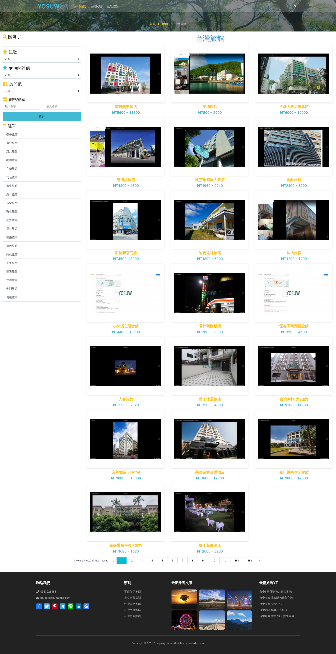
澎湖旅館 (12, 280)
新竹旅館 (12, 194)
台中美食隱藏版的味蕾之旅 (276, 597)
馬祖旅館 (12, 297)
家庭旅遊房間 (132, 597)
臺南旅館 (12, 237)
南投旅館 (12, 220)
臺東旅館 (12, 186)
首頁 (153, 24)
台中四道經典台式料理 (273, 610)
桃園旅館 (12, 160)
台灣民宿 (96, 6)
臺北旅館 (12, 143)
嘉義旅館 (12, 246)
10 (213, 560)
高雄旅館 (12, 254)
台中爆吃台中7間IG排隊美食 (276, 616)
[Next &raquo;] (259, 560)
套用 (42, 116)
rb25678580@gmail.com (55, 597)
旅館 (165, 24)
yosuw (200, 643)
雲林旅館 (12, 229)
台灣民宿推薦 (132, 610)
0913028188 (48, 591)
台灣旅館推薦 (132, 616)
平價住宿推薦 (132, 591)
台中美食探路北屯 (270, 604)
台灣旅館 (80, 6)
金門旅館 (12, 289)
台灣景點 (112, 6)
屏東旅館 (12, 263)
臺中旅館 (12, 134)
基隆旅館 (12, 271)
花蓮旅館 (12, 177)
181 (237, 560)
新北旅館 (12, 151)
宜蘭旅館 (12, 169)
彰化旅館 (12, 211)
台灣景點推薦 (132, 604)
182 (250, 560)
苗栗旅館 (12, 203)
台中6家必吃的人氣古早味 (275, 591)
